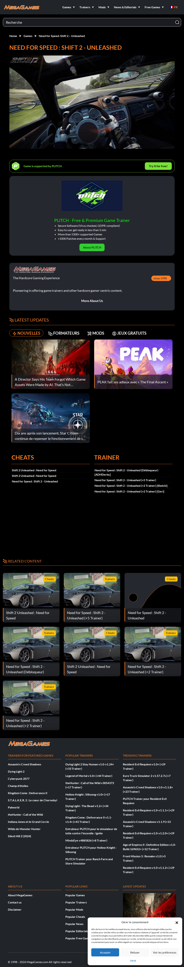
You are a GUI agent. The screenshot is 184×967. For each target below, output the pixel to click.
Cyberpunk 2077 (18, 778)
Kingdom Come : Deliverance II (27, 793)
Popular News (74, 924)
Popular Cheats (75, 916)
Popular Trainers (76, 902)
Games (28, 36)
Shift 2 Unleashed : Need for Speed (34, 470)
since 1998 (160, 278)
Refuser (135, 952)
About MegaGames (20, 895)
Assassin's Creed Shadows (24, 764)
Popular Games (75, 895)
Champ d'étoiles (18, 785)
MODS (98, 333)
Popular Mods (74, 909)
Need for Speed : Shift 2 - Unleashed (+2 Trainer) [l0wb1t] (131, 485)
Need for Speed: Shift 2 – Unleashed (62, 36)
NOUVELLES (28, 333)
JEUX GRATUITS (131, 333)
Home (13, 36)
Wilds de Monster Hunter (24, 829)
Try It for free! (158, 166)
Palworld (13, 807)
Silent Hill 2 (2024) (19, 836)
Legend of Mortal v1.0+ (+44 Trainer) (88, 775)
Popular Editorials (76, 931)
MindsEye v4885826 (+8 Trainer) (86, 840)
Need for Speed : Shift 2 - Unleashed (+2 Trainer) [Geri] (129, 491)
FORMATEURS (66, 333)
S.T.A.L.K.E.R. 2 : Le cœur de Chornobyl (32, 800)
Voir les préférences (164, 952)
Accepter (105, 952)
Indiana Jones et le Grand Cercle (28, 821)
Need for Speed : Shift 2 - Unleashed (35, 481)
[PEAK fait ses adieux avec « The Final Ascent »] (133, 364)
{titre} (133, 960)
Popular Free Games (78, 938)
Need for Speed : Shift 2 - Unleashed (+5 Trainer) (125, 480)
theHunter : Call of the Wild (25, 814)
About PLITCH (92, 247)
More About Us (92, 301)
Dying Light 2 (16, 771)
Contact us (15, 902)
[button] (177, 922)
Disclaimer (15, 909)
